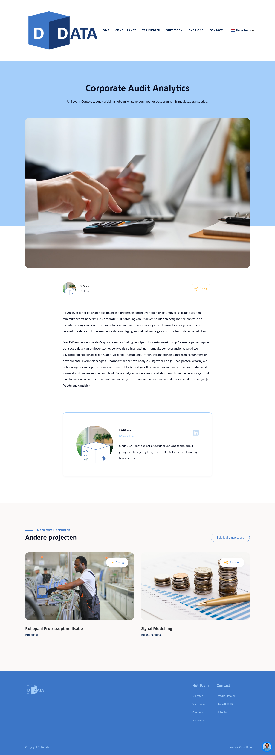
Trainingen (151, 30)
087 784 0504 (225, 704)
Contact (216, 30)
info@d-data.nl (226, 695)
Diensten (197, 695)
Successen (174, 30)
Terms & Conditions (240, 747)
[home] (63, 30)
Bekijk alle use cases (230, 537)
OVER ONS (196, 30)
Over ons (197, 712)
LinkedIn (222, 712)
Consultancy (125, 30)
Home (105, 30)
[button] (125, 30)
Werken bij (198, 720)
